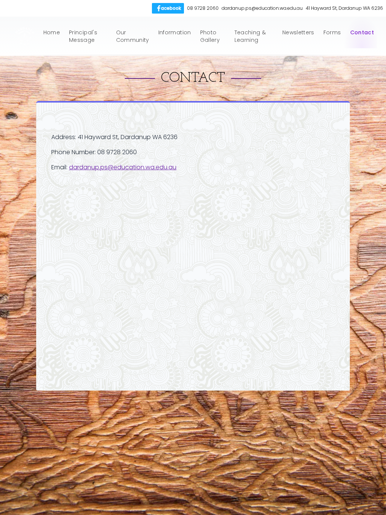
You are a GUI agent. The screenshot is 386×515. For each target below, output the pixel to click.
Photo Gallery (210, 36)
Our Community (132, 36)
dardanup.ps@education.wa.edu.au (122, 167)
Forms (332, 32)
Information (174, 32)
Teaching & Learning (250, 36)
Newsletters (298, 32)
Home (51, 32)
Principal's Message (83, 36)
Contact (362, 32)
